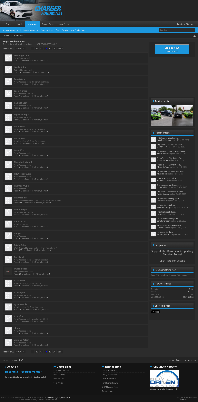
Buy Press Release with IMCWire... (170, 191)
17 (41, 49)
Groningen (43, 260)
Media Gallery (59, 374)
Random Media (162, 101)
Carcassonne (40, 141)
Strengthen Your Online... (167, 178)
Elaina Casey (162, 147)
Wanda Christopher (165, 207)
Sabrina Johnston (164, 234)
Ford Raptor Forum (110, 383)
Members (32, 24)
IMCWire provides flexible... (168, 138)
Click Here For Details (172, 260)
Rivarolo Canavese (53, 200)
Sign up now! (172, 49)
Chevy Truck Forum (110, 370)
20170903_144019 (182, 123)
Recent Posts (48, 24)
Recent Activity (62, 30)
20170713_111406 (161, 123)
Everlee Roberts (163, 227)
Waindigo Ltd (51, 400)
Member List (58, 378)
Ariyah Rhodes (163, 153)
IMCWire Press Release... (167, 205)
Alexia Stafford (163, 167)
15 (33, 49)
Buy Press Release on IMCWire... (170, 144)
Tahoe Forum (107, 391)
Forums (9, 24)
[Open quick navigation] (195, 35)
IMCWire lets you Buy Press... (168, 198)
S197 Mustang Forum (110, 387)
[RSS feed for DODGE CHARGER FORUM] (195, 360)
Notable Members (10, 30)
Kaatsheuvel (39, 307)
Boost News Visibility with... (168, 218)
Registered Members (29, 30)
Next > (60, 49)
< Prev (18, 49)
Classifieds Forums (61, 370)
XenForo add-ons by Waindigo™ (26, 400)
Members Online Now (166, 269)
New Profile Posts (78, 30)
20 (54, 49)
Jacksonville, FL (42, 319)
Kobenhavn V (51, 248)
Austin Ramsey (163, 194)
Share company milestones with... (170, 185)
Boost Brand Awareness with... (169, 225)
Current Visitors (46, 30)
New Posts (64, 24)
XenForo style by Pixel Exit (58, 397)
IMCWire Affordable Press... (168, 232)
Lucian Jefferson (163, 187)
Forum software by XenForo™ (24, 397)
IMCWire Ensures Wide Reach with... (171, 171)
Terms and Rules (185, 400)
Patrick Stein (162, 200)
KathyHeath (162, 214)
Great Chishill (44, 82)
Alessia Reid (162, 174)
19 (50, 49)
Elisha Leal (161, 180)
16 (37, 49)
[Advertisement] (172, 76)
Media (20, 24)
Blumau (42, 129)
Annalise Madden (164, 140)
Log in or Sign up (185, 24)
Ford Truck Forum (109, 378)
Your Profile (58, 383)
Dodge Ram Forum (109, 374)
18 (46, 49)
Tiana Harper (162, 160)
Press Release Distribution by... (169, 165)
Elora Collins (188, 297)
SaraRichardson (163, 221)
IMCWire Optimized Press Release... (171, 151)
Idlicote (38, 283)
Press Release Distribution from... (170, 158)
